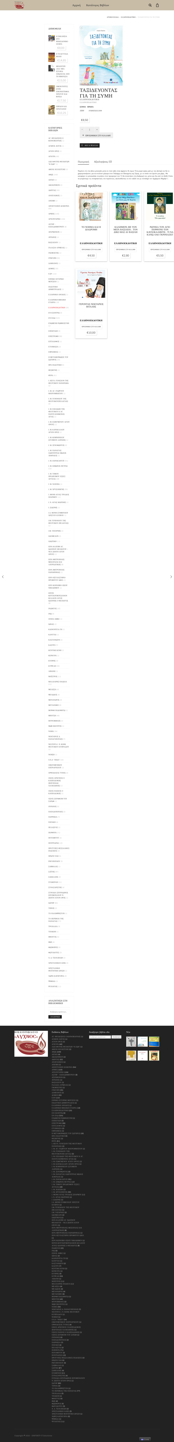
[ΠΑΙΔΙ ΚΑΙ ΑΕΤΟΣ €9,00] (3, 577)
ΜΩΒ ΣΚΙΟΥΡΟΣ (55, 726)
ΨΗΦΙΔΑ (51, 981)
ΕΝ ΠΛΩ (51, 318)
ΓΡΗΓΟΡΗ (52, 258)
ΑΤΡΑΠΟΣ (52, 237)
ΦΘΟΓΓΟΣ (52, 936)
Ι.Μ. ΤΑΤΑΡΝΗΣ (54, 530)
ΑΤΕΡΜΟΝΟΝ (53, 232)
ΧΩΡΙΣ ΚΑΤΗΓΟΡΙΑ (56, 976)
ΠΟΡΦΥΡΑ (52, 832)
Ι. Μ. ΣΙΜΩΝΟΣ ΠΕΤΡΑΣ (58, 466)
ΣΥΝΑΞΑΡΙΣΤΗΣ (55, 887)
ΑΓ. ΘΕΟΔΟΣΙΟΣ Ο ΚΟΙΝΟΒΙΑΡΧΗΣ (55, 139)
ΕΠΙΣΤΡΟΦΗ (53, 336)
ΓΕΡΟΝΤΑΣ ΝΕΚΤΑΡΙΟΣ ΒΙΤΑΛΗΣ (91, 306)
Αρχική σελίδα (113, 17)
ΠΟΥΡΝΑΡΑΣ (53, 843)
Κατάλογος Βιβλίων (97, 5)
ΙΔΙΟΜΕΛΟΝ (53, 536)
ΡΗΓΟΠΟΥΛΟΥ (54, 861)
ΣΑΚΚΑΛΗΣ (53, 876)
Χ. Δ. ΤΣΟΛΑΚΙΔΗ (55, 957)
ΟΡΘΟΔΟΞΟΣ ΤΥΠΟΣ (57, 772)
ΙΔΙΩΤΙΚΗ (52, 541)
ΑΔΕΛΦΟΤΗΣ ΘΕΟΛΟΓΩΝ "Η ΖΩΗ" (58, 163)
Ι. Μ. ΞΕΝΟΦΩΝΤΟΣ (56, 445)
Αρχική (76, 5)
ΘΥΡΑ (50, 375)
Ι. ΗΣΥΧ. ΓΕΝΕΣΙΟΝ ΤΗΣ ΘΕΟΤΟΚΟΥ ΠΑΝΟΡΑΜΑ (58, 382)
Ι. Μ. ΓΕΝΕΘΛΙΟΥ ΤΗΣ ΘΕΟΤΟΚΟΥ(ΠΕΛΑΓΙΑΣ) (58, 400)
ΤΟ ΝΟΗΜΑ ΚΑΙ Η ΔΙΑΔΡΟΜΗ (91, 228)
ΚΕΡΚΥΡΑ (52, 655)
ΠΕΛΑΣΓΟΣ (53, 827)
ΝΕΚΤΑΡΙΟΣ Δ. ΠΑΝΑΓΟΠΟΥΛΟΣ (55, 738)
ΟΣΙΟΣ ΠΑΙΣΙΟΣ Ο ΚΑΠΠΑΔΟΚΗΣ (55, 792)
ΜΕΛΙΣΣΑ (52, 689)
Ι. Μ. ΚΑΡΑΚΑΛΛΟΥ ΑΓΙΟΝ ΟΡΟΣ (56, 431)
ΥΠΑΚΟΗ (52, 931)
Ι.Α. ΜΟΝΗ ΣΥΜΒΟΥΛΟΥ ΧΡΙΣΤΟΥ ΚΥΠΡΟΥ (58, 514)
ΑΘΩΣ (50, 174)
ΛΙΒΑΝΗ (51, 671)
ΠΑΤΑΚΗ (52, 822)
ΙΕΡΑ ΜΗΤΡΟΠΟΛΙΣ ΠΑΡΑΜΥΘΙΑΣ (56, 571)
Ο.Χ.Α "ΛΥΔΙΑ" (54, 759)
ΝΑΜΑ (51, 731)
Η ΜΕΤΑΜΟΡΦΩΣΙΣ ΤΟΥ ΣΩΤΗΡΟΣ (66, 1133)
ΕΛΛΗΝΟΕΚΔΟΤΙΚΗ (128, 17)
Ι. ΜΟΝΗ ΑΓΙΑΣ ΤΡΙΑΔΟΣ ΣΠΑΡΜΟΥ (66, 1194)
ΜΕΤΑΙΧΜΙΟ (53, 705)
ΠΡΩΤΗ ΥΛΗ (53, 856)
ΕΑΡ (50, 273)
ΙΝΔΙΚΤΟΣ (52, 608)
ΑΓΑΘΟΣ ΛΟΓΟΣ (54, 145)
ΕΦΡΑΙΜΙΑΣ (53, 351)
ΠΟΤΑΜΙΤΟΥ (53, 837)
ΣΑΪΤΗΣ (51, 871)
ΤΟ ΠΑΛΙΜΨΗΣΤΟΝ (56, 913)
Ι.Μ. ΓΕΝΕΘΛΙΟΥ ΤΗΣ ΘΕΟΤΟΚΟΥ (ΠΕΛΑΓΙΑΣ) (58, 522)
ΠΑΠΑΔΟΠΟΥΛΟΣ (55, 811)
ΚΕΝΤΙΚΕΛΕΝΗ (54, 650)
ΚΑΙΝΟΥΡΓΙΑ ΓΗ (55, 629)
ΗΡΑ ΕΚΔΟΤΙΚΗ (55, 364)
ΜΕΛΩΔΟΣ (52, 694)
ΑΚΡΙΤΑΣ (52, 190)
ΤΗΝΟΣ (51, 908)
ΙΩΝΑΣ (51, 624)
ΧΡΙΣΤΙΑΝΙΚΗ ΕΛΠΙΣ (57, 963)
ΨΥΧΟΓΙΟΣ (52, 986)
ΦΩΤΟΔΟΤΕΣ (53, 952)
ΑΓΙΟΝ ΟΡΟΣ (53, 151)
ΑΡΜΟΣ (51, 213)
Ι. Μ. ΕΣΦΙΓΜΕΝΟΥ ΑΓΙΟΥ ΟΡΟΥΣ (59, 423)
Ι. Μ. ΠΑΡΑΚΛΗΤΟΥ (56, 460)
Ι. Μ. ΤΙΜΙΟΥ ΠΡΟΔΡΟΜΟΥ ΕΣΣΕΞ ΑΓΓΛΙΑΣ (56, 476)
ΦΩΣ (50, 942)
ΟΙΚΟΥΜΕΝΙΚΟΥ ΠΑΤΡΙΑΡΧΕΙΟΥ (55, 766)
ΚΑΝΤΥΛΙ (52, 634)
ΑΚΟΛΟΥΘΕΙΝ (54, 185)
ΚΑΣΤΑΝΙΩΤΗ (54, 639)
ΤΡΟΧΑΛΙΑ (53, 926)
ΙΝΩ (50, 613)
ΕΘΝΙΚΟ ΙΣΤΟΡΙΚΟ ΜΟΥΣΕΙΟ (56, 280)
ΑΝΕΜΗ (51, 200)
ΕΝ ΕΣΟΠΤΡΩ (53, 312)
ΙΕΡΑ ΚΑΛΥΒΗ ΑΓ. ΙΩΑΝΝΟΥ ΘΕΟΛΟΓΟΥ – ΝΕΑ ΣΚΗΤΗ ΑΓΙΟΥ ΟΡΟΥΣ (58, 550)
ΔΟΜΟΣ (51, 268)
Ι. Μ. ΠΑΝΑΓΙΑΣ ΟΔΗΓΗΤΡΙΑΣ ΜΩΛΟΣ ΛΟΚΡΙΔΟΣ (57, 453)
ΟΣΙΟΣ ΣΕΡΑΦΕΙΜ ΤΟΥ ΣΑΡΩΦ (57, 800)
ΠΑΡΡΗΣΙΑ (52, 816)
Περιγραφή (83, 161)
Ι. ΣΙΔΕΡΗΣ (52, 507)
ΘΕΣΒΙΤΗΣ (52, 370)
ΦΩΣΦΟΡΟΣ (53, 947)
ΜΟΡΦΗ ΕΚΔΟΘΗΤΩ (56, 710)
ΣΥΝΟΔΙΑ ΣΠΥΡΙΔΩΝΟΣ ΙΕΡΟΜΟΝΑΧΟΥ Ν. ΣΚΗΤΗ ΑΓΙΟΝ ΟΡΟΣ (58, 895)
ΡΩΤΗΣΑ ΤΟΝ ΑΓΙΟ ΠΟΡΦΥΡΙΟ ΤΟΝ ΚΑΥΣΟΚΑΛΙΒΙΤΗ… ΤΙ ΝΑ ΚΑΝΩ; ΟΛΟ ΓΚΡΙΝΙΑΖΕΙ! (160, 231)
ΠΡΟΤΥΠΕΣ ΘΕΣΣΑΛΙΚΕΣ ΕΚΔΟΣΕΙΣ (67, 1357)
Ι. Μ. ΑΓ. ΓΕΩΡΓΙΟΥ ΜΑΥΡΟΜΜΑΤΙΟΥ (56, 392)
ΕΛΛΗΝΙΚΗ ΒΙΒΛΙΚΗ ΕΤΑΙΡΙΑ (64, 1107)
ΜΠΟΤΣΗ (52, 715)
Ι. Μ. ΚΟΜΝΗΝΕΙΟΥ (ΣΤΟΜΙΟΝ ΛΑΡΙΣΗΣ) (57, 439)
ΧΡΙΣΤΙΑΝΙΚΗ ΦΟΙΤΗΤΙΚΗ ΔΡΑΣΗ (56, 969)
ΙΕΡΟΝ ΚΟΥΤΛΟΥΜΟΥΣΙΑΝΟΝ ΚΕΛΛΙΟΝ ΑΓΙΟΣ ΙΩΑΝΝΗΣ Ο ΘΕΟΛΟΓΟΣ (58, 596)
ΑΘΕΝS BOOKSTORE (56, 169)
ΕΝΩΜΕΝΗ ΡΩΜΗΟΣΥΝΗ (58, 323)
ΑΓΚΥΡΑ (51, 156)
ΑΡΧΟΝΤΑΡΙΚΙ (54, 219)
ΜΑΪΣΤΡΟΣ (52, 676)
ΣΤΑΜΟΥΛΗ (53, 882)
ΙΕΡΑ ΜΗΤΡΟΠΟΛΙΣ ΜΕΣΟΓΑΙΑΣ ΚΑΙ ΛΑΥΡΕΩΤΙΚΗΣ (56, 562)
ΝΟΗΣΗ (51, 754)
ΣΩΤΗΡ (51, 902)
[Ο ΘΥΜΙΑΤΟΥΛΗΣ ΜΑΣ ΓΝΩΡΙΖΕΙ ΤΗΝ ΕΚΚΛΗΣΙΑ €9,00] (171, 577)
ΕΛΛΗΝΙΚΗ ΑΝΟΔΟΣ (57, 294)
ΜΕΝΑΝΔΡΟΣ (53, 699)
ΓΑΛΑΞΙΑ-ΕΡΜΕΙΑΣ (56, 247)
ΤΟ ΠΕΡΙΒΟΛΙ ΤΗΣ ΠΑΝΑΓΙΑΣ (56, 920)
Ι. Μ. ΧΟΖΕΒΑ (54, 484)
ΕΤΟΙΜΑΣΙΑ (53, 346)
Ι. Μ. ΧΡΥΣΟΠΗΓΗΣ (56, 489)
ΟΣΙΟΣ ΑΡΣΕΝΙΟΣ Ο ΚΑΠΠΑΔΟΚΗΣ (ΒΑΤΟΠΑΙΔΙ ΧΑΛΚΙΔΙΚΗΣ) (56, 781)
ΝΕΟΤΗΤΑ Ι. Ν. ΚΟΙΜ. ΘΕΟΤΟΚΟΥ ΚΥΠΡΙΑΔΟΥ (58, 745)
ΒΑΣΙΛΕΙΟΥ (53, 242)
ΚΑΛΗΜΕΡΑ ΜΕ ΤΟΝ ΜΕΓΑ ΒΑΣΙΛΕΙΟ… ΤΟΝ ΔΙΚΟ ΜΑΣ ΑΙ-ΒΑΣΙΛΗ (125, 230)
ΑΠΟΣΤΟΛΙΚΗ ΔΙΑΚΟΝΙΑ (58, 206)
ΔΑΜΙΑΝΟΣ (53, 263)
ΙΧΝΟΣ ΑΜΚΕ (54, 618)
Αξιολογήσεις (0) (103, 161)
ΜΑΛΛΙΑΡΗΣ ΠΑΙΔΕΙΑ (57, 681)
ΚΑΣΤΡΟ (51, 645)
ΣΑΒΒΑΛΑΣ (53, 866)
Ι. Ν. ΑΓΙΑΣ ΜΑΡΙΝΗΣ (57, 502)
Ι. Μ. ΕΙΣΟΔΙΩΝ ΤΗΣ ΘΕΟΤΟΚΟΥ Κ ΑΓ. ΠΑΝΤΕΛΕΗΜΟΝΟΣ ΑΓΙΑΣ (56, 412)
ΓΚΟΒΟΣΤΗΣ (53, 252)
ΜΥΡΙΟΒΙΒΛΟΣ (54, 720)
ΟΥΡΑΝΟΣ (52, 806)
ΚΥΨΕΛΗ (52, 666)
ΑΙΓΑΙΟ (51, 179)
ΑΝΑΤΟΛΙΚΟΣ (54, 195)
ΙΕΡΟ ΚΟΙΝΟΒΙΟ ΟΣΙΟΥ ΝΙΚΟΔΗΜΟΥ (58, 586)
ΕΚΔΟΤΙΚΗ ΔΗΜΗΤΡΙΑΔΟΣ (54, 288)
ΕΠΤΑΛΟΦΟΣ (53, 341)
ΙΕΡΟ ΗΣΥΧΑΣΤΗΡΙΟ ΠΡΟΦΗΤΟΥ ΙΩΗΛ (56, 579)
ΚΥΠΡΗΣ (52, 660)
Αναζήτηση (55, 1017)
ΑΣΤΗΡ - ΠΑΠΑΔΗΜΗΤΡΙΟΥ (56, 225)
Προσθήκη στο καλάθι (98, 135)
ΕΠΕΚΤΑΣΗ (53, 331)
